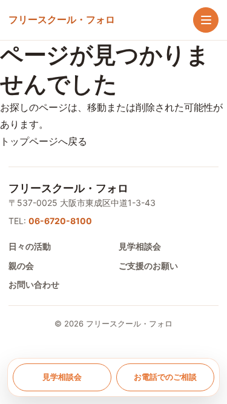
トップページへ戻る (43, 141)
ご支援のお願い (148, 265)
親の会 (21, 265)
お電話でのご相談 (165, 377)
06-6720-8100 (60, 221)
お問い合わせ (33, 284)
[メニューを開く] (206, 20)
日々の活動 (29, 246)
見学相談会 (140, 246)
